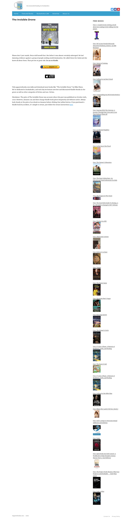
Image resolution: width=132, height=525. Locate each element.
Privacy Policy (116, 516)
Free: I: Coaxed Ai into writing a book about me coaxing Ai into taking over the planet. (105, 27)
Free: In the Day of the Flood (102, 146)
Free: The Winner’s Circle (101, 330)
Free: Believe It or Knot (100, 252)
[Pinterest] (118, 9)
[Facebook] (115, 9)
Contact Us (107, 516)
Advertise (55, 13)
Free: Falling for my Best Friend (103, 79)
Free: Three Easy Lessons (101, 236)
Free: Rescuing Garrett (100, 315)
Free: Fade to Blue (98, 491)
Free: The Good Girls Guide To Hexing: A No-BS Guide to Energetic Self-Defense (105, 204)
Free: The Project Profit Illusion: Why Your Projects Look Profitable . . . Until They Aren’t (106, 474)
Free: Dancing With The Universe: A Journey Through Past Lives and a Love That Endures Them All (105, 112)
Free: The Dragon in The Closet (102, 196)
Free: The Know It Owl (100, 364)
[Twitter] (112, 9)
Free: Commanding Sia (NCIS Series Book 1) (106, 94)
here (71, 105)
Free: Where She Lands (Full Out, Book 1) (105, 409)
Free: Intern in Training (100, 63)
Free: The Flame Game (100, 283)
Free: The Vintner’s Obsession (102, 162)
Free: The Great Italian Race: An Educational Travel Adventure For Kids (105, 179)
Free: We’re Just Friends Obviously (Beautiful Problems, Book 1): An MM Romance (104, 46)
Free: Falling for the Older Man (102, 393)
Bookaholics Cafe (43, 13)
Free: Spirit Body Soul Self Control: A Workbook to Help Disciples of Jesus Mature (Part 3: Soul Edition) (104, 456)
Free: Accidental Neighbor (101, 130)
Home (16, 13)
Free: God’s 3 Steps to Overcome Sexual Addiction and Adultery (105, 422)
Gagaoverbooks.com (18, 516)
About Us (66, 13)
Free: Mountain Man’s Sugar (102, 298)
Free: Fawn (96, 438)
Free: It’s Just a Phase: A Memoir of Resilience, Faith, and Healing (104, 347)
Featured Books (27, 13)
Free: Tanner (97, 267)
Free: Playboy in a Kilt (100, 221)
